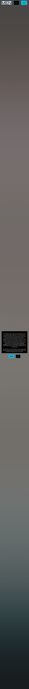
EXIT (18, 356)
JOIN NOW (24, 3)
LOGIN (16, 2)
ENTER (11, 356)
